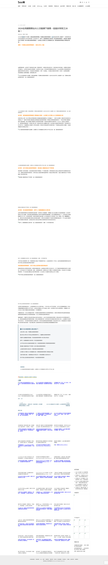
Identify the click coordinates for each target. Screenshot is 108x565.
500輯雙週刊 (80, 6)
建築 (19, 398)
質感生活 (56, 6)
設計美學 (62, 6)
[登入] (86, 2)
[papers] (84, 2)
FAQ (41, 559)
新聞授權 (47, 559)
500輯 (21, 25)
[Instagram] (82, 2)
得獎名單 (24, 6)
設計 (22, 398)
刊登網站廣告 (32, 559)
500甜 (33, 6)
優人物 (74, 6)
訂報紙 (68, 559)
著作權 (55, 559)
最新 (19, 6)
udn (18, 25)
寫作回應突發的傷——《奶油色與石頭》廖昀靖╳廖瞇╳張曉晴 (81, 549)
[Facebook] (80, 2)
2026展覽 (87, 6)
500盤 (29, 6)
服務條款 (51, 559)
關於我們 (72, 559)
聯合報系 (64, 559)
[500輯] (21, 2)
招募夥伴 (76, 559)
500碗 (45, 6)
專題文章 (68, 6)
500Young (39, 6)
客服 (43, 559)
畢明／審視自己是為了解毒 (79, 551)
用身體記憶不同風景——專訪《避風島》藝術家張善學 (81, 545)
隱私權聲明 (59, 559)
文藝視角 (50, 6)
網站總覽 (37, 559)
